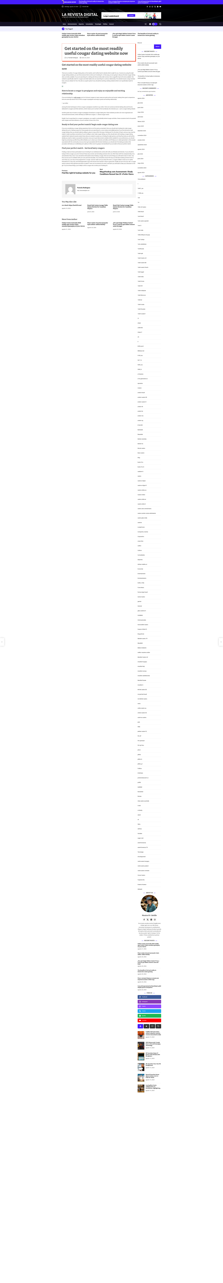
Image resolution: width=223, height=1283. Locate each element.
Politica (140, 768)
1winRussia (141, 248)
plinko (139, 754)
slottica (140, 828)
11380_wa (140, 193)
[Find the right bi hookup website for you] (2, 642)
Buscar (140, 43)
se (138, 819)
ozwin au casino (142, 717)
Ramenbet (140, 791)
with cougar (77, 97)
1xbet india (141, 276)
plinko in (140, 759)
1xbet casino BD (142, 262)
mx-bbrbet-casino (142, 699)
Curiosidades (89, 24)
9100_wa (140, 355)
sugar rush (140, 838)
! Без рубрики (141, 179)
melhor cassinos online (144, 652)
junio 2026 (140, 107)
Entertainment (141, 573)
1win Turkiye (141, 239)
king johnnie (141, 634)
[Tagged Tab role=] (158, 1026)
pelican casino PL (142, 731)
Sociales (140, 833)
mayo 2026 (141, 112)
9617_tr (140, 360)
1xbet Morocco (142, 295)
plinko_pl (140, 764)
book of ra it (141, 467)
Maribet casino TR (142, 638)
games (139, 601)
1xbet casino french (143, 267)
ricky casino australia (143, 801)
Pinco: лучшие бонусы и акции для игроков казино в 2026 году (148, 978)
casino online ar (142, 499)
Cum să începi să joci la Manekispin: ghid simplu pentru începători (149, 986)
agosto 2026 (141, 98)
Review (139, 796)
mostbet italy (141, 666)
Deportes (81, 24)
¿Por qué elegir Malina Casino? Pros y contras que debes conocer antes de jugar (124, 35)
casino (139, 476)
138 (139, 197)
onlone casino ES (142, 712)
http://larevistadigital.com (83, 190)
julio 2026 (140, 103)
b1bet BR (140, 425)
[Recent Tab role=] (146, 1026)
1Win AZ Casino (142, 207)
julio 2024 (140, 154)
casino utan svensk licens (144, 508)
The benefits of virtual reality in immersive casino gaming (148, 34)
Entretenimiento (72, 24)
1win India (140, 230)
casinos (140, 522)
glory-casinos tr (142, 610)
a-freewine (140, 374)
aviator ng (140, 420)
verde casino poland (143, 866)
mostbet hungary (142, 661)
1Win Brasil (141, 211)
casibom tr (140, 471)
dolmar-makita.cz (142, 564)
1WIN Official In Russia (144, 235)
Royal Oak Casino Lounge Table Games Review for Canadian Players (97, 206)
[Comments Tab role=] (152, 1026)
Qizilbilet (140, 787)
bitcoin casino (141, 448)
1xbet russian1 (142, 313)
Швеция (140, 889)
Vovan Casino (141, 875)
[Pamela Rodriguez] (70, 189)
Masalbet (140, 643)
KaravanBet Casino (143, 624)
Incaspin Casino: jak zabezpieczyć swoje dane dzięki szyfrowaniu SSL (103, 2)
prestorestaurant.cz (143, 777)
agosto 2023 (141, 172)
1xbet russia (141, 304)
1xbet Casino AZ (142, 258)
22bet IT (140, 332)
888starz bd (141, 351)
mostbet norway (142, 671)
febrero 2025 (141, 121)
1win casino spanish (143, 221)
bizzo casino (141, 453)
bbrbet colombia (142, 439)
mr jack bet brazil (142, 694)
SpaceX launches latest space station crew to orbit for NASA (152, 1076)
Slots (139, 824)
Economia (140, 569)
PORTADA (140, 773)
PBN (139, 726)
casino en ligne (142, 480)
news (139, 703)
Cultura (140, 550)
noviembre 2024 (142, 135)
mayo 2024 (141, 163)
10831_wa (140, 188)
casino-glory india (142, 518)
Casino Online (141, 494)
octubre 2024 (141, 140)
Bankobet (140, 429)
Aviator (140, 388)
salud (139, 815)
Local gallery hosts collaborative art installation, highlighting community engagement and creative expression (153, 1088)
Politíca (105, 24)
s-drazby (140, 810)
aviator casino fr (142, 402)
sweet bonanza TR (143, 847)
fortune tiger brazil (143, 592)
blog (139, 457)
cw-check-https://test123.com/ (72, 205)
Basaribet (140, 434)
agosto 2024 (141, 149)
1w (138, 202)
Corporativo (141, 536)
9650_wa (140, 364)
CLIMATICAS (141, 527)
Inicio (64, 24)
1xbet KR (140, 286)
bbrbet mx (140, 443)
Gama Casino (141, 597)
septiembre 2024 (142, 144)
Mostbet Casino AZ (143, 657)
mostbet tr (140, 685)
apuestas (140, 383)
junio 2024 (140, 158)
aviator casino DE (142, 397)
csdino (139, 545)
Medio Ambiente (142, 648)
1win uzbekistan (142, 244)
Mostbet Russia (142, 680)
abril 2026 (140, 117)
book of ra (140, 462)
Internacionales (142, 620)
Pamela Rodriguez (73, 57)
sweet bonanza (142, 842)
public (139, 782)
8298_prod (140, 346)
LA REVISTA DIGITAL (80, 15)
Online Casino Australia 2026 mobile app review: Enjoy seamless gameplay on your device (73, 35)
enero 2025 (141, 126)
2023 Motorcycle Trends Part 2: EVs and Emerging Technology (153, 1044)
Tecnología (98, 24)
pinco (139, 750)
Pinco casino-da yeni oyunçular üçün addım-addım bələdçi (97, 34)
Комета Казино (142, 884)
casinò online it (142, 504)
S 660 (139, 805)
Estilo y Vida (141, 583)
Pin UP (139, 736)
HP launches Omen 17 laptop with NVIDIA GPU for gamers (153, 1054)
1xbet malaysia (142, 290)
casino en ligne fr (142, 485)
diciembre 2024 (142, 130)
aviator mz (140, 415)
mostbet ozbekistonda (144, 675)
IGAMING (140, 615)
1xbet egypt (141, 272)
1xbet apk (140, 253)
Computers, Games (143, 532)
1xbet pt (140, 300)
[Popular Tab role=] (140, 1026)
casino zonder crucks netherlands (147, 513)
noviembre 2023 (142, 168)
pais (139, 722)
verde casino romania (143, 870)
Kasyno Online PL (142, 629)
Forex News (141, 587)
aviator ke (140, 411)
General (111, 24)
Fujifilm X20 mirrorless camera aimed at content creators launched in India (153, 1033)
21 (138, 318)
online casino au (142, 708)
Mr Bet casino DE (142, 689)
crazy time (140, 541)
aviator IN (140, 406)
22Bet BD (140, 327)
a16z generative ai (142, 378)
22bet (139, 323)
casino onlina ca (142, 490)
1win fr (139, 225)
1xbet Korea (141, 281)
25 (138, 337)
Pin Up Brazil (141, 740)
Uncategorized (141, 856)
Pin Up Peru (141, 745)
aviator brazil (141, 392)
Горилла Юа (141, 880)
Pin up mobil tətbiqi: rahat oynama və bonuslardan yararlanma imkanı (160, 2)
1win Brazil (141, 216)
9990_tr (140, 369)
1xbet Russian (141, 309)
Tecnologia (140, 852)
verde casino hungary (143, 861)
